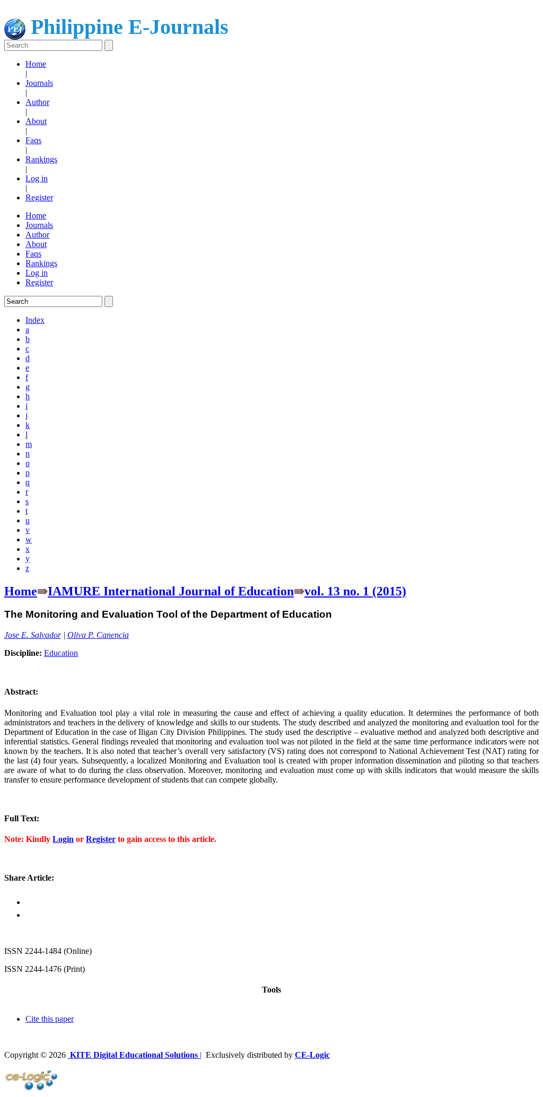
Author (37, 102)
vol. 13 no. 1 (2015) (355, 591)
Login (63, 839)
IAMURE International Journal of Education (171, 591)
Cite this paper (49, 1018)
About (36, 121)
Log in (36, 178)
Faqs (33, 140)
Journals (39, 82)
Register (39, 197)
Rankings (41, 159)
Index (35, 319)
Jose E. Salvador (32, 634)
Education (61, 652)
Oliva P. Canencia (98, 634)
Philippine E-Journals (127, 27)
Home (35, 63)
